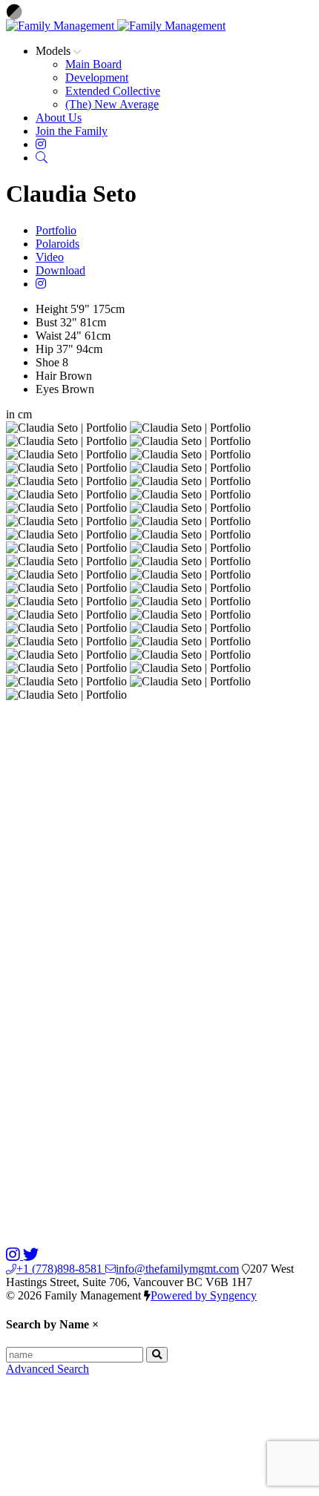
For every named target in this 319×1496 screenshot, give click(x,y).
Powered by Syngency (204, 1295)
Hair (46, 375)
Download (60, 270)
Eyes (47, 389)
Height (52, 309)
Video (50, 257)
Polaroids (57, 243)
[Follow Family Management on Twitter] (31, 1255)
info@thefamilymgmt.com (177, 1268)
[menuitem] (93, 64)
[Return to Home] (116, 25)
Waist (49, 335)
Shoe (47, 362)
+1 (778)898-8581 (60, 1268)
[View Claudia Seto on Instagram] (41, 283)
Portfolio (56, 230)
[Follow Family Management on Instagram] (14, 1255)
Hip (44, 349)
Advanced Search (47, 1368)
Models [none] (54, 51)
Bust (46, 322)
